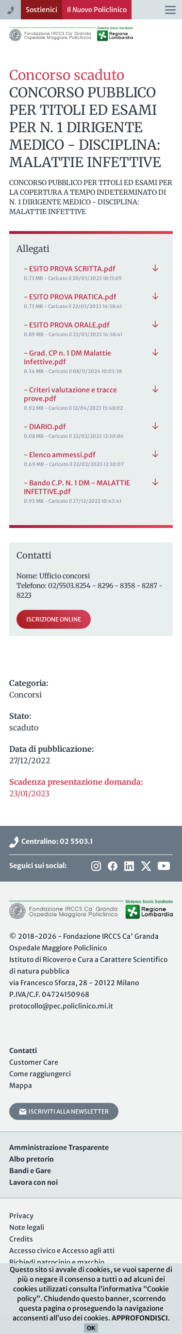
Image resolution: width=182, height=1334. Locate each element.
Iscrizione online (53, 619)
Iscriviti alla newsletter (68, 1111)
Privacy (21, 1215)
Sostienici (41, 9)
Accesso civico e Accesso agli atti (62, 1250)
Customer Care (33, 1062)
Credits (21, 1239)
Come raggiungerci (40, 1074)
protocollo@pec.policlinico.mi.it (61, 1006)
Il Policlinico (97, 9)
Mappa (20, 1085)
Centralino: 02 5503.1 (55, 841)
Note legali (26, 1227)
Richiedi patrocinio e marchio (56, 1262)
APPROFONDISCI (140, 1318)
